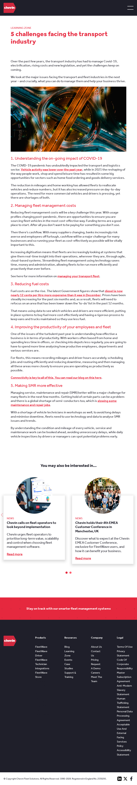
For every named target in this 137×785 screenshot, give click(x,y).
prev (2, 515)
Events (68, 659)
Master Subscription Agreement (124, 677)
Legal (120, 637)
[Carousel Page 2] (70, 573)
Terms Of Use (125, 646)
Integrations (42, 668)
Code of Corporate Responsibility (125, 664)
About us (96, 646)
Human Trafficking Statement (123, 703)
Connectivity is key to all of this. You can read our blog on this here (56, 378)
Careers (95, 672)
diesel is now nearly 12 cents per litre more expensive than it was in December (67, 293)
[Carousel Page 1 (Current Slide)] (66, 573)
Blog (67, 646)
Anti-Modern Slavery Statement (124, 690)
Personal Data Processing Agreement (125, 716)
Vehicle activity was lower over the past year (51, 169)
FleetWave (41, 646)
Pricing (94, 659)
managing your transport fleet (78, 276)
